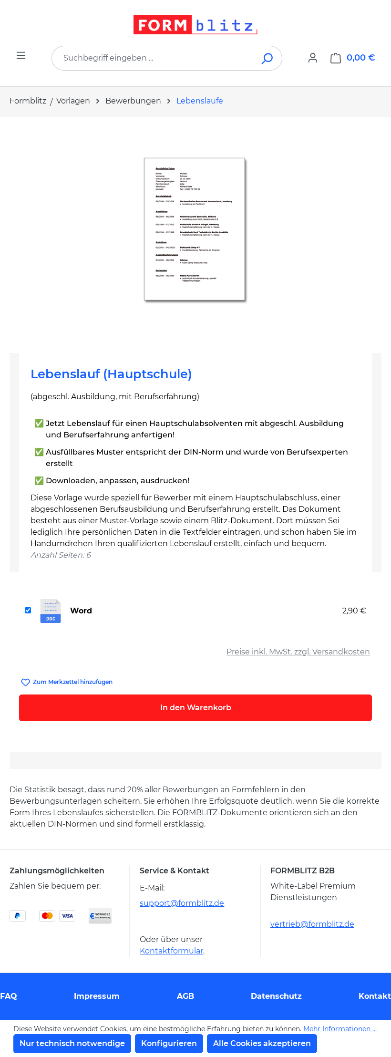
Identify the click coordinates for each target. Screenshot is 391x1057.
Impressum (97, 996)
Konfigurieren (169, 1043)
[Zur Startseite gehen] (195, 24)
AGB (185, 996)
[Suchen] (267, 58)
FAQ (8, 996)
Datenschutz (276, 996)
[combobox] (152, 58)
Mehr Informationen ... (340, 1029)
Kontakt (375, 996)
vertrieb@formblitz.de (312, 924)
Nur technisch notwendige (72, 1043)
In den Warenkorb (195, 707)
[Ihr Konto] (312, 57)
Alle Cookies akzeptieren (262, 1043)
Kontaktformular (171, 950)
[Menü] (21, 55)
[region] (195, 231)
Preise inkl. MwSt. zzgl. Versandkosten (298, 651)
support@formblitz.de (182, 903)
